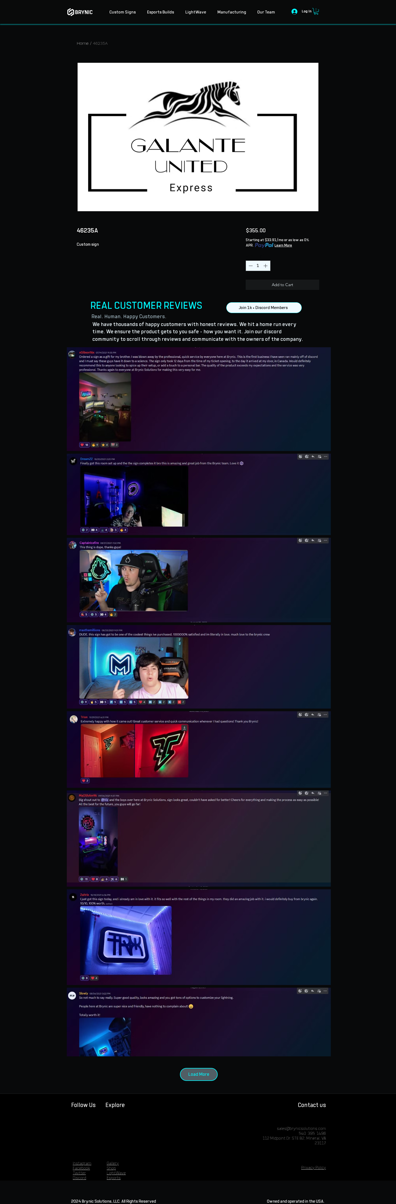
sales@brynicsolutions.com (301, 1129)
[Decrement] (250, 266)
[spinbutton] (257, 266)
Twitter (79, 1173)
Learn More (283, 245)
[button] (316, 11)
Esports (114, 1178)
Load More (198, 1074)
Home (83, 43)
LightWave (116, 1173)
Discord (79, 1178)
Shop (111, 1168)
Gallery (113, 1163)
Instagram (82, 1163)
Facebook (81, 1168)
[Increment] (266, 266)
